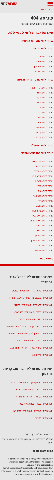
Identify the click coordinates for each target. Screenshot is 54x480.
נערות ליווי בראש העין (42, 216)
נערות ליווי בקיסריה (44, 132)
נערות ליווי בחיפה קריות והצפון (35, 80)
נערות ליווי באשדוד (44, 61)
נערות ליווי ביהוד (45, 191)
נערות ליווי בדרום (43, 48)
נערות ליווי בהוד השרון (42, 176)
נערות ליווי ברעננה (44, 245)
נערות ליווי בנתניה (44, 206)
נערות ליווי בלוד (45, 201)
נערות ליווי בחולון (45, 186)
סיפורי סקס (46, 259)
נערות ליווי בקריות (44, 137)
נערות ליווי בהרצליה (44, 181)
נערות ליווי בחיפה (45, 97)
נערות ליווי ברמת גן (44, 235)
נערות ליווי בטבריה (44, 102)
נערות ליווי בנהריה (44, 107)
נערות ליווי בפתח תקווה (42, 211)
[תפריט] (50, 3)
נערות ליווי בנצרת (45, 112)
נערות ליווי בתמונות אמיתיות (37, 41)
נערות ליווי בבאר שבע (43, 71)
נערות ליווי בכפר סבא (43, 196)
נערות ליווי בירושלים (41, 145)
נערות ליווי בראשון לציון (41, 220)
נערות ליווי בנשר (45, 117)
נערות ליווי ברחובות (44, 225)
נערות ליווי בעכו (45, 122)
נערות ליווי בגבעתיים (43, 171)
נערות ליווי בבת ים (44, 166)
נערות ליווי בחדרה (44, 92)
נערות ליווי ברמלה (44, 230)
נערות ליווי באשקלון (43, 66)
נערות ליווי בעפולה (44, 127)
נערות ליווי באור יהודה (42, 161)
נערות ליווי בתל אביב (43, 250)
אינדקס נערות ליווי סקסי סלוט (30, 32)
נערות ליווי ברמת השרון (42, 240)
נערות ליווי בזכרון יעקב (42, 88)
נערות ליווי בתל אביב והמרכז (37, 153)
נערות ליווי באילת (45, 56)
